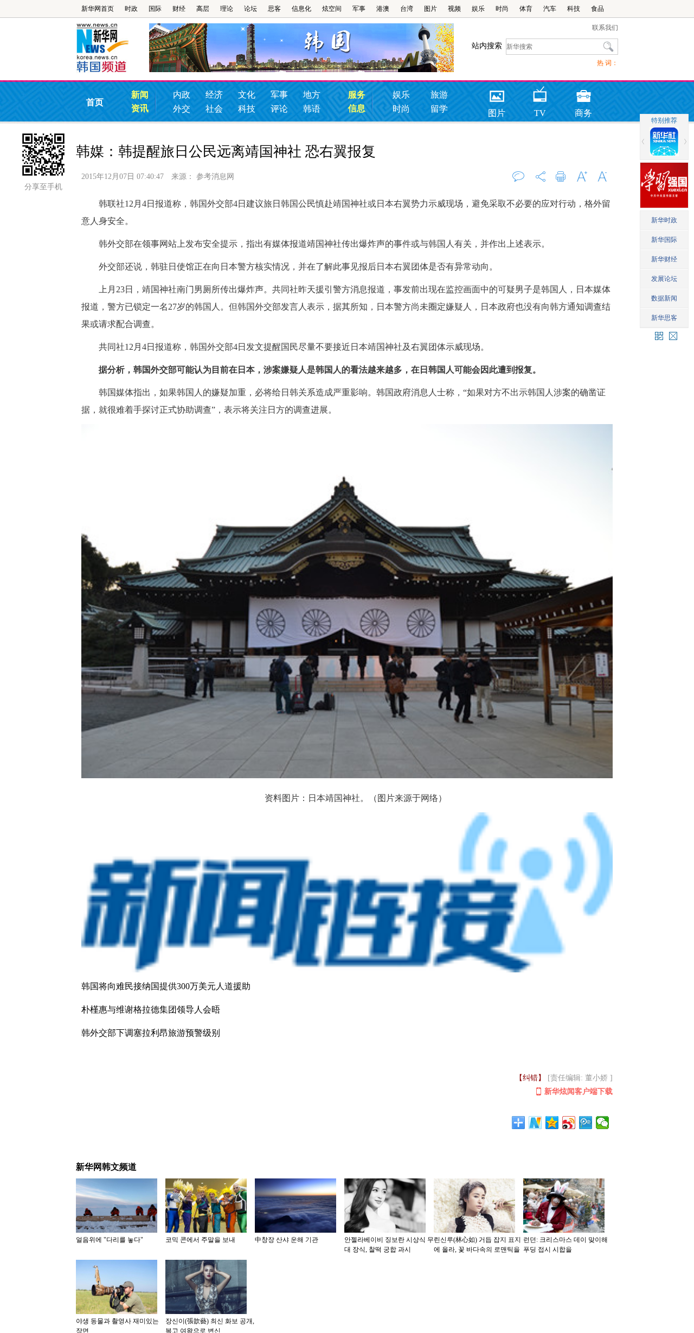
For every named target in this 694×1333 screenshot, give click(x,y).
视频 (454, 8)
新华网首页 (97, 8)
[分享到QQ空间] (552, 1122)
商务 (583, 92)
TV (540, 92)
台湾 (406, 8)
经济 (214, 94)
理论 (226, 8)
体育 (525, 8)
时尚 (502, 8)
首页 (95, 102)
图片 (430, 8)
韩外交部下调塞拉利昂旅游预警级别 (150, 1032)
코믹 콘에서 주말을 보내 (200, 1240)
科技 (573, 8)
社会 (214, 108)
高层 (202, 8)
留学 (439, 108)
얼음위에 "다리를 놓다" (109, 1240)
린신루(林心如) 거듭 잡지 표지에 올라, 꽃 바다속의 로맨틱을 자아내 (477, 1249)
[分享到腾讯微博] (586, 1122)
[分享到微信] (602, 1122)
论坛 (250, 8)
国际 (155, 8)
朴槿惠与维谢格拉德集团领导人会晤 (150, 1009)
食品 (597, 8)
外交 (181, 108)
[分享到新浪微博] (569, 1122)
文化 (246, 94)
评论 (279, 108)
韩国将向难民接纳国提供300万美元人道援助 (165, 986)
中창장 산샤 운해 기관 (286, 1240)
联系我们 (605, 27)
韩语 (311, 108)
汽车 (549, 8)
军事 (358, 8)
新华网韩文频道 (106, 1166)
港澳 (382, 8)
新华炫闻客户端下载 (578, 1091)
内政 (181, 94)
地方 (311, 94)
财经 (178, 8)
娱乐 (478, 8)
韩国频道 (112, 48)
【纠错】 (530, 1078)
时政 (131, 8)
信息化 (301, 8)
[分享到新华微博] (535, 1122)
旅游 (439, 94)
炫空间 (332, 8)
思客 (274, 8)
